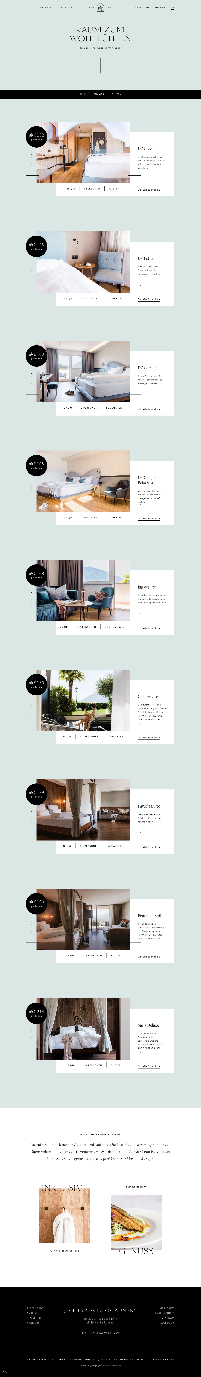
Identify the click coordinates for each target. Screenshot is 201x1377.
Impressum (166, 1308)
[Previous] (32, 176)
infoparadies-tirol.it (130, 1359)
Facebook (167, 1322)
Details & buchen (149, 189)
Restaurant (35, 1308)
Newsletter (35, 1318)
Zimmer (99, 94)
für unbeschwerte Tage (64, 1250)
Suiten (117, 94)
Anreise (32, 1313)
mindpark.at (116, 1365)
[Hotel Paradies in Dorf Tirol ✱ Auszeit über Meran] (101, 7)
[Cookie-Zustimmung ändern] (4, 1372)
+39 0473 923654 (163, 1359)
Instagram (166, 1318)
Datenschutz (164, 1313)
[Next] (134, 176)
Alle (83, 94)
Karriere (33, 1322)
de (172, 7)
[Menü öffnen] (30, 7)
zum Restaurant (136, 1186)
